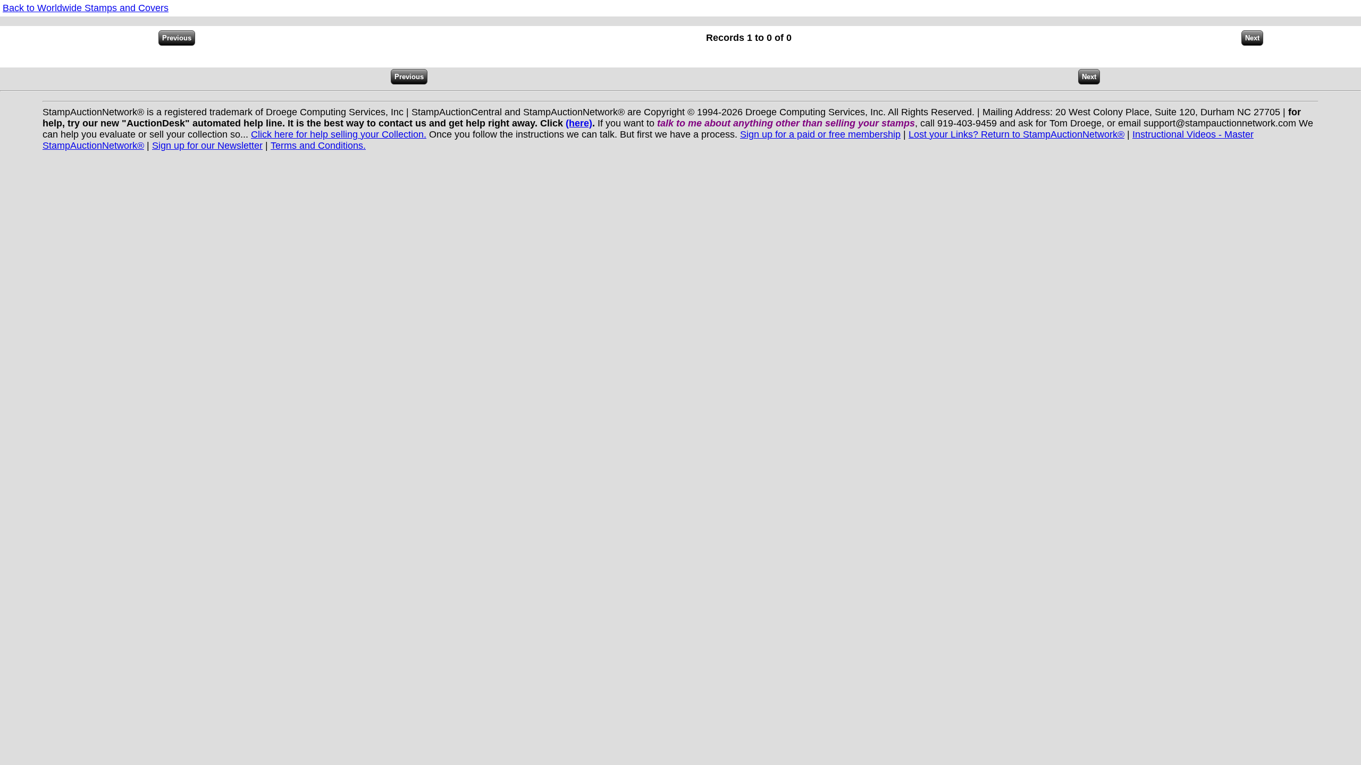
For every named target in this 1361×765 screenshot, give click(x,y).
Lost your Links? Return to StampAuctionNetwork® (1016, 134)
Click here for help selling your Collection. (338, 134)
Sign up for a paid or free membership (820, 134)
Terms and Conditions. (318, 145)
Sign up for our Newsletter (207, 145)
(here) (579, 123)
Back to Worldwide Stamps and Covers (86, 8)
